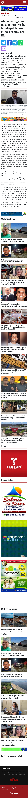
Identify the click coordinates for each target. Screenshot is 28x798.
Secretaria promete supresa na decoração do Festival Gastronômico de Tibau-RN (13, 632)
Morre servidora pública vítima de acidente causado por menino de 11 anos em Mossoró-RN (12, 282)
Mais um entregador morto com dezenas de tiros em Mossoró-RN (12, 261)
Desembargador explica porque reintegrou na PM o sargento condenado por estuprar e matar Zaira (14, 305)
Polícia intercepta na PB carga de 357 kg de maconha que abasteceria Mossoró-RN (13, 372)
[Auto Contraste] (11, 53)
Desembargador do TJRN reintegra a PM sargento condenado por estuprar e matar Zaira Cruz (13, 349)
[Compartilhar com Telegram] (15, 42)
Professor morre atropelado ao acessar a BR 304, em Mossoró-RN (12, 240)
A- (7, 53)
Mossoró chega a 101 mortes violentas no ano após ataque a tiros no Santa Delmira (13, 418)
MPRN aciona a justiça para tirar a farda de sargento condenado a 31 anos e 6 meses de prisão (12, 440)
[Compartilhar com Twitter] (3, 42)
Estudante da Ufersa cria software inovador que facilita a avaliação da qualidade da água (13, 719)
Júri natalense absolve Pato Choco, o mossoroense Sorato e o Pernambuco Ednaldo (13, 395)
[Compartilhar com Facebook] (9, 42)
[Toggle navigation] (24, 2)
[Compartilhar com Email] (3, 48)
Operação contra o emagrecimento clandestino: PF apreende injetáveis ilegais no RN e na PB (12, 327)
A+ (2, 53)
